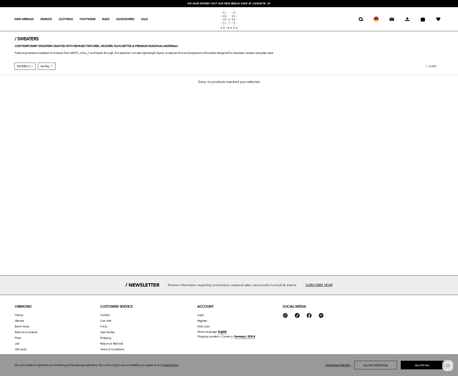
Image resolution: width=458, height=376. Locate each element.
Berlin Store (22, 326)
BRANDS (46, 19)
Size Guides (107, 332)
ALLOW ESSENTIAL (375, 365)
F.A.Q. (104, 326)
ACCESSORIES (125, 19)
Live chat (105, 321)
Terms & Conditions (112, 349)
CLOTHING (66, 19)
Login (200, 315)
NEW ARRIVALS (24, 19)
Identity (19, 321)
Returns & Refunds (111, 344)
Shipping (105, 338)
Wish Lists (203, 326)
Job (17, 344)
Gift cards (20, 349)
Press (18, 338)
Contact (105, 315)
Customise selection (338, 365)
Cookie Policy (170, 365)
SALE (144, 19)
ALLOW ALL (422, 365)
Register (202, 321)
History (19, 315)
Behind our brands (26, 332)
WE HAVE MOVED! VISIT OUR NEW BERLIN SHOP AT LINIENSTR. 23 (229, 3)
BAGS (105, 19)
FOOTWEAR (87, 19)
